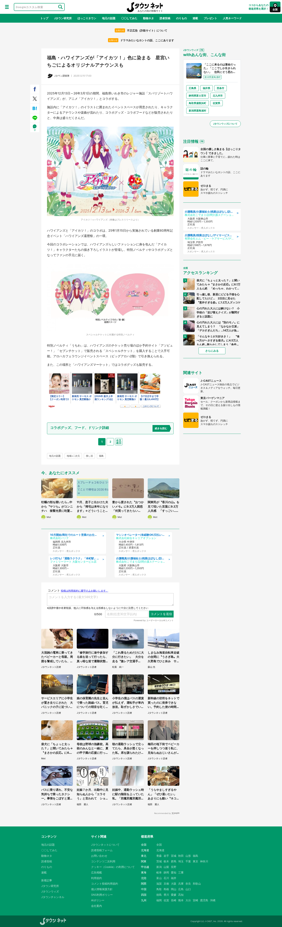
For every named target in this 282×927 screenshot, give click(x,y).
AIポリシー (97, 900)
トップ (44, 18)
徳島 (159, 894)
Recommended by (162, 813)
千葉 (188, 861)
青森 (159, 855)
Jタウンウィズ (50, 891)
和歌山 (197, 883)
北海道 (160, 850)
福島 (101, 455)
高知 (181, 894)
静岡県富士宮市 (197, 95)
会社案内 (96, 905)
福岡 (159, 900)
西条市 (220, 88)
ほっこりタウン (87, 18)
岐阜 (159, 872)
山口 (188, 889)
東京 (195, 861)
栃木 (166, 861)
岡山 (173, 889)
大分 (188, 900)
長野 (173, 866)
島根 (166, 889)
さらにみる (212, 350)
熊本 (181, 900)
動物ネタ (148, 18)
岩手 (166, 855)
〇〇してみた (129, 18)
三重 (181, 872)
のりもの (181, 18)
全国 (159, 844)
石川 (166, 878)
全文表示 (118, 442)
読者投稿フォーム (102, 850)
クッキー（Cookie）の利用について (113, 866)
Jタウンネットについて (105, 844)
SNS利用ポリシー (102, 894)
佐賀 (166, 900)
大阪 (173, 883)
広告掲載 (96, 872)
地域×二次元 (73, 455)
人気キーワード (232, 18)
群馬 (173, 861)
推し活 (89, 455)
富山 (159, 878)
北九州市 (218, 95)
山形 (188, 855)
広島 (181, 889)
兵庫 (181, 883)
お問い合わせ (99, 855)
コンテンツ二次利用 (103, 861)
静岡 (166, 872)
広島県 (192, 88)
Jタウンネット (145, 7)
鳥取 (159, 889)
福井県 (206, 88)
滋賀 (159, 883)
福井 (173, 878)
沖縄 (212, 900)
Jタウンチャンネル (52, 897)
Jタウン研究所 (63, 18)
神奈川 (204, 861)
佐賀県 (216, 103)
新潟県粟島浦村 (197, 110)
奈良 (188, 883)
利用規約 (96, 878)
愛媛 (173, 894)
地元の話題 (108, 18)
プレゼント (210, 18)
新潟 (159, 866)
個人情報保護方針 (102, 889)
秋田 (181, 855)
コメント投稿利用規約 (104, 883)
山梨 (166, 866)
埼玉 (181, 861)
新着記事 (46, 880)
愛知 (173, 872)
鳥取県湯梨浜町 (197, 103)
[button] (7, 7)
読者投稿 (165, 18)
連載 (195, 18)
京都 (166, 883)
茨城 (159, 861)
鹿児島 (204, 900)
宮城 (173, 855)
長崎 (173, 900)
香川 (166, 894)
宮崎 (195, 900)
